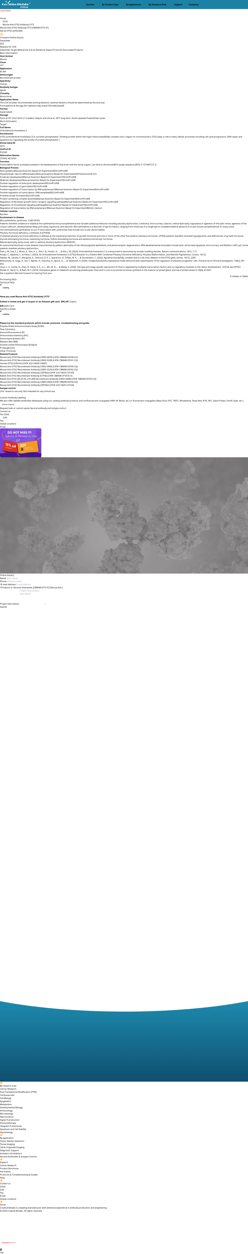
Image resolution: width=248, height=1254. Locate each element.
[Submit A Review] (124, 442)
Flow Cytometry (7, 329)
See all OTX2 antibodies (11, 30)
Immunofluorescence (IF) (12, 332)
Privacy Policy (43, 611)
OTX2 (5, 21)
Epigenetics (5, 1101)
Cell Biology (5, 1098)
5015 (2, 146)
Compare (4, 37)
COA (14, 46)
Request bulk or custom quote (15, 408)
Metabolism (6, 1104)
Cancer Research (8, 1088)
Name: (3, 578)
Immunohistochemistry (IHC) (14, 335)
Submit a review (8, 309)
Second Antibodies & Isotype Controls (18, 1156)
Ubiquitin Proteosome (11, 1126)
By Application (133, 4)
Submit (3, 606)
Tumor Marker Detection (12, 1141)
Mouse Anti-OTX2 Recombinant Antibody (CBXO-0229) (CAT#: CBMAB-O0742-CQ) (39, 369)
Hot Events (5, 1171)
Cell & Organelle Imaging (12, 1147)
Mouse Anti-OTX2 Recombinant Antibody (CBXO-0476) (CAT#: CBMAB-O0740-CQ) (39, 357)
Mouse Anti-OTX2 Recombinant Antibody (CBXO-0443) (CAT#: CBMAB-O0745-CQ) (39, 366)
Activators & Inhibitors (11, 1153)
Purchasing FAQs (8, 279)
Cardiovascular (7, 1095)
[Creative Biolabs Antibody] (15, 4)
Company (194, 4)
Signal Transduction (9, 1119)
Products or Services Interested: (16, 587)
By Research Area (157, 4)
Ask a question (7, 273)
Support (178, 4)
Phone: (3, 581)
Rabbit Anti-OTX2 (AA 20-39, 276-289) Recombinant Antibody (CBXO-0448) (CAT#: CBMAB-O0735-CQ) (48, 378)
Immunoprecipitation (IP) (12, 338)
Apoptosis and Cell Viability (13, 1129)
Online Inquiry (8, 404)
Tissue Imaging (7, 1144)
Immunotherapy (8, 1123)
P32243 (3, 152)
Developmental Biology (11, 1107)
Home (3, 18)
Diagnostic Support (9, 1150)
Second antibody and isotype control (48, 408)
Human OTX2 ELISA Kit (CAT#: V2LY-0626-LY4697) (23, 363)
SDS (2, 43)
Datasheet (5, 40)
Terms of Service (57, 611)
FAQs (2, 1177)
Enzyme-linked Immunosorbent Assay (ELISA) (22, 326)
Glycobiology (6, 1132)
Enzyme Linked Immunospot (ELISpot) (18, 344)
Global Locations (8, 423)
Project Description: (9, 603)
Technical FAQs (7, 282)
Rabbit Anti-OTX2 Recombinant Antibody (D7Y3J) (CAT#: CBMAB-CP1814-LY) (36, 375)
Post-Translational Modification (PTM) (18, 1092)
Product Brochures (9, 1168)
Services (90, 4)
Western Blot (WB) (9, 341)
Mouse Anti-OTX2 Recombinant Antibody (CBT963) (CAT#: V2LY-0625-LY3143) (37, 372)
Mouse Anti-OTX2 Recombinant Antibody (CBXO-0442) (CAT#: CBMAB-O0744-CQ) (39, 382)
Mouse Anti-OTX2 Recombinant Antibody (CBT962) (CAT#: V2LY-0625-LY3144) (37, 385)
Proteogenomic (7, 347)
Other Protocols (8, 351)
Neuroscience (6, 1116)
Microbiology (6, 1113)
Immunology (6, 1110)
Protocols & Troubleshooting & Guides (19, 1174)
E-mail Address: (8, 584)
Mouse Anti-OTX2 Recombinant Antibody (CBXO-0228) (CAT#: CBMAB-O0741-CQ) (39, 360)
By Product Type (110, 4)
